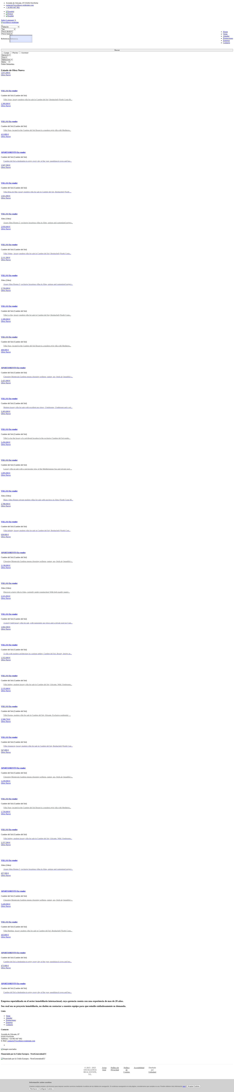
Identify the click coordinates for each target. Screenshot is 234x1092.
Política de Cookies (126, 1070)
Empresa (226, 41)
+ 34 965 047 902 (13, 7)
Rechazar (33, 1089)
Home (225, 32)
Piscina (15, 53)
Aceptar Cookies (194, 1086)
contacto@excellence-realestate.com (20, 5)
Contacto (226, 43)
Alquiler (226, 36)
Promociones (228, 38)
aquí (184, 1086)
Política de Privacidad (115, 1069)
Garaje (6, 53)
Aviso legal (104, 1069)
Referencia (5, 39)
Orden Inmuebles (7, 64)
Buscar (117, 50)
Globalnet (152, 1072)
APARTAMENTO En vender (13, 152)
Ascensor (24, 53)
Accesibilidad (139, 1068)
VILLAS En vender (9, 91)
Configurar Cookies (46, 1089)
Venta (225, 34)
